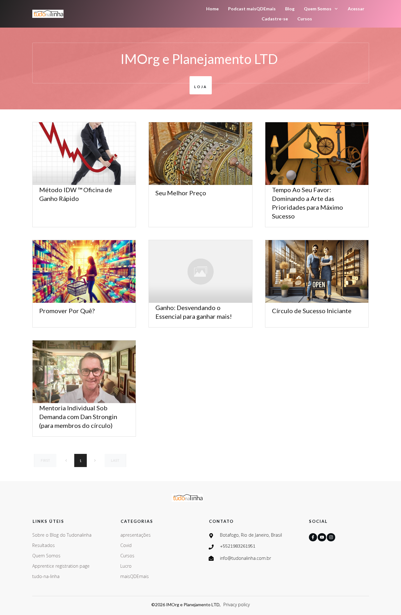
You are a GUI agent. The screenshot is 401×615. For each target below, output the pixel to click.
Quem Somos (46, 556)
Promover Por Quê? (67, 310)
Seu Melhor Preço (180, 193)
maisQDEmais (134, 576)
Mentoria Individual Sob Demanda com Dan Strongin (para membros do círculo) (78, 416)
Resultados (43, 545)
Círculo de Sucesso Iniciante (312, 310)
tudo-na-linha (46, 576)
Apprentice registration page (61, 566)
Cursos (127, 556)
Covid (126, 545)
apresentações (135, 535)
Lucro (126, 566)
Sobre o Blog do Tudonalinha (61, 535)
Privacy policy (236, 604)
